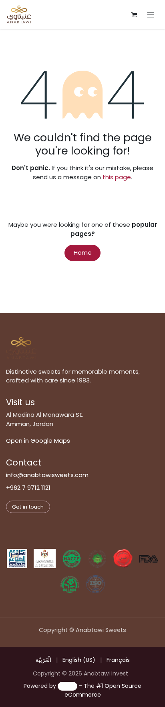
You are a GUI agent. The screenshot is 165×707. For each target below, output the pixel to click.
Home (83, 252)
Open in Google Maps (38, 440)
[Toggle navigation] (150, 14)
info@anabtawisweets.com (47, 475)
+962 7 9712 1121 (28, 487)
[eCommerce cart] (134, 15)
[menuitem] (43, 660)
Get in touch (28, 507)
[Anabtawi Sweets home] (21, 348)
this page (117, 177)
